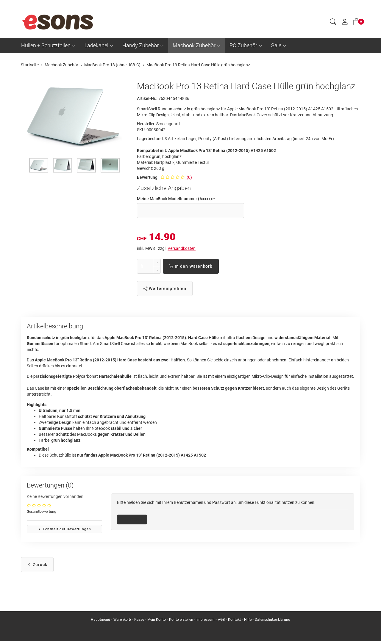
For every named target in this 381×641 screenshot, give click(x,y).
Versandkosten (182, 248)
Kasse (139, 620)
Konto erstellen (181, 620)
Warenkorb (122, 620)
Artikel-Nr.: (147, 98)
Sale (276, 45)
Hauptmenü (100, 620)
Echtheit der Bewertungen (66, 529)
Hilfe (248, 620)
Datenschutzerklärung (272, 620)
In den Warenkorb (193, 266)
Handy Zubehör (140, 45)
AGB (221, 620)
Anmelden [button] (134, 519)
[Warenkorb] (356, 23)
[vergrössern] (74, 117)
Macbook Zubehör (194, 45)
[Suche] (333, 22)
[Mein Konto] (345, 23)
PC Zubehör (243, 45)
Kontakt (234, 620)
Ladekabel (96, 45)
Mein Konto (156, 620)
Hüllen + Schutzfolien (46, 45)
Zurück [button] (39, 564)
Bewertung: (148, 177)
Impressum (205, 620)
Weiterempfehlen (167, 288)
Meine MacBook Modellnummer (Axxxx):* (176, 198)
